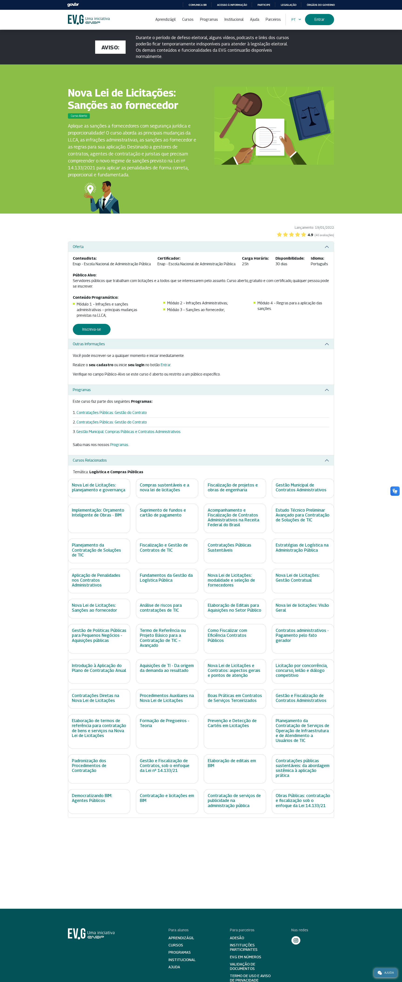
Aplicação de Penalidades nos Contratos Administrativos (96, 580)
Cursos (188, 19)
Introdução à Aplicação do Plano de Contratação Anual (99, 668)
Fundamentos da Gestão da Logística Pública (166, 578)
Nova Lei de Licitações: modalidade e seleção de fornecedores (231, 580)
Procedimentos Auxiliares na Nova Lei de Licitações (167, 698)
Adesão (237, 938)
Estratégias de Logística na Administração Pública (302, 547)
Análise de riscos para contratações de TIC (161, 608)
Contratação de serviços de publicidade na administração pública (234, 800)
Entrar (320, 19)
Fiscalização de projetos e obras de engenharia (233, 487)
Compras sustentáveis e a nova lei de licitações (164, 487)
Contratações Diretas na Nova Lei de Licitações (95, 698)
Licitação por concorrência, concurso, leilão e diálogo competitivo (301, 670)
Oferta (78, 247)
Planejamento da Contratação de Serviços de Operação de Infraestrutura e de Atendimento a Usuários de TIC (302, 730)
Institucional (234, 19)
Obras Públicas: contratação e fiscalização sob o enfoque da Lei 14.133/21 (303, 800)
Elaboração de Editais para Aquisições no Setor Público (234, 608)
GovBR (73, 5)
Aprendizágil (165, 19)
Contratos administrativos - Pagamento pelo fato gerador (302, 635)
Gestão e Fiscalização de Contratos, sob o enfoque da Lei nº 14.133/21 (164, 765)
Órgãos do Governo (321, 5)
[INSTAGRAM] (296, 940)
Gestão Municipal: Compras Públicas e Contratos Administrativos (128, 431)
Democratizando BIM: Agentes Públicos (92, 798)
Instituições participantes (244, 947)
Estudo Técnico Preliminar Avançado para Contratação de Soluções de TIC (302, 515)
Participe (264, 5)
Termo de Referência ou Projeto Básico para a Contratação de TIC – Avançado (163, 637)
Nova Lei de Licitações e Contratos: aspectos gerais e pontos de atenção (234, 670)
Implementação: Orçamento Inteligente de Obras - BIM (98, 512)
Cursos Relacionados (90, 460)
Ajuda (254, 19)
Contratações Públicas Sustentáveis (229, 547)
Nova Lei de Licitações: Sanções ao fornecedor (94, 608)
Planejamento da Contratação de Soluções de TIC (96, 550)
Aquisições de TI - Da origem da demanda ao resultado (167, 668)
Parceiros (273, 19)
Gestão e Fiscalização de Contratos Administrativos (301, 698)
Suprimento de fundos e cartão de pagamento (163, 512)
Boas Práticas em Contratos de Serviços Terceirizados (235, 698)
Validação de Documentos (242, 966)
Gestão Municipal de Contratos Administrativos (301, 487)
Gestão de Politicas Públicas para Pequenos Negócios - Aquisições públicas (99, 635)
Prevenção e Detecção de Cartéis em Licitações (232, 723)
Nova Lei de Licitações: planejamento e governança (98, 487)
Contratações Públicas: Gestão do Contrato (112, 412)
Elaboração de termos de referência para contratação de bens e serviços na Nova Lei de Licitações (99, 728)
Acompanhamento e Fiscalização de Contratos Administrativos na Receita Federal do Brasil (233, 517)
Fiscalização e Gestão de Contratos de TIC (164, 547)
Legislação (288, 5)
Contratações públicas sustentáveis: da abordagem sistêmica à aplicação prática (302, 768)
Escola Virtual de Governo (89, 19)
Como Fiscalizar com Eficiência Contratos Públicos (227, 635)
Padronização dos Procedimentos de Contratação (89, 765)
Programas (209, 19)
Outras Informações (89, 344)
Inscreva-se (91, 329)
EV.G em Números (245, 957)
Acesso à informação (232, 5)
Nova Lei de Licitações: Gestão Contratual (298, 578)
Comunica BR (198, 5)
